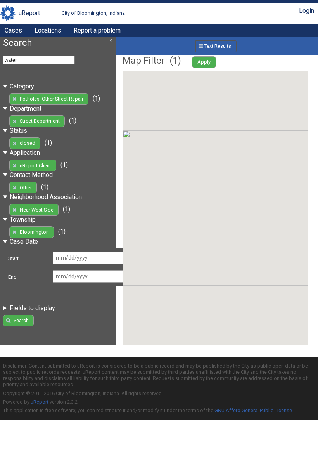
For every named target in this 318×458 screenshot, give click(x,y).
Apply (204, 62)
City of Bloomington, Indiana (93, 13)
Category (22, 86)
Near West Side (37, 210)
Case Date (24, 241)
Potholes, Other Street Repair (51, 99)
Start (13, 258)
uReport (29, 13)
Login (306, 10)
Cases (13, 30)
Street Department (40, 121)
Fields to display (32, 308)
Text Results (217, 46)
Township (23, 219)
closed (27, 143)
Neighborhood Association (46, 197)
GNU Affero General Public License (253, 410)
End (12, 277)
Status (18, 130)
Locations (48, 30)
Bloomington (34, 232)
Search (21, 320)
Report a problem (97, 30)
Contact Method (31, 175)
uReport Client (35, 165)
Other (26, 188)
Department (25, 108)
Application (25, 152)
